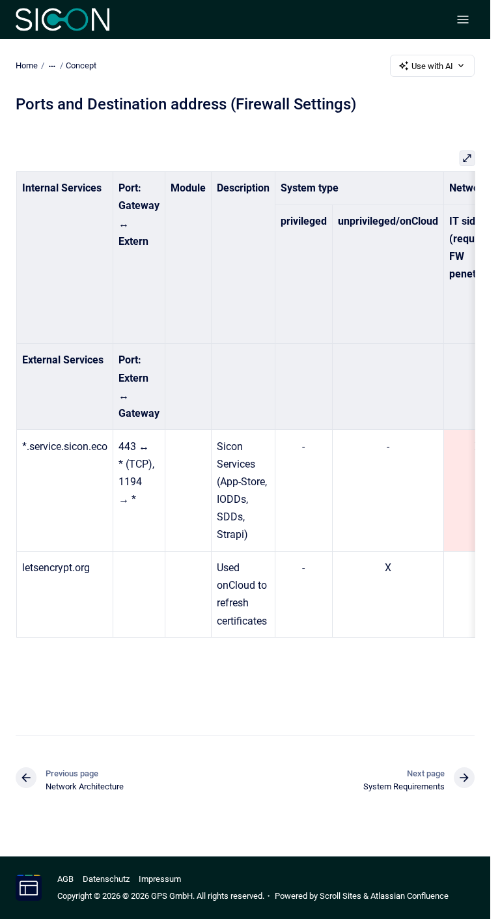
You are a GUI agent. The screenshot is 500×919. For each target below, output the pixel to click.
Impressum (160, 879)
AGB (65, 879)
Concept (81, 65)
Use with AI (432, 66)
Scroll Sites (340, 896)
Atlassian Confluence (409, 896)
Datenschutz (106, 879)
